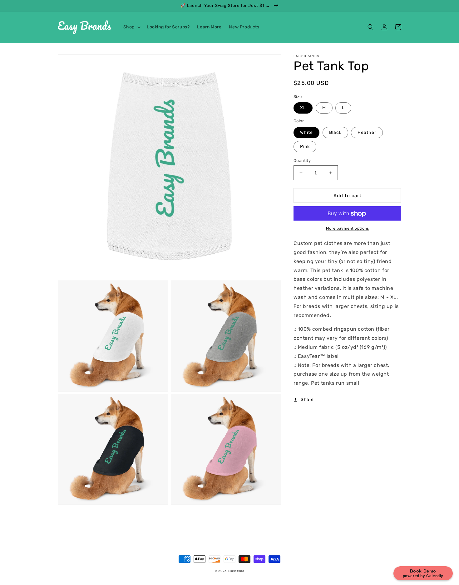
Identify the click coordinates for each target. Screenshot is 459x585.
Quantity (302, 160)
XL (303, 108)
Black (335, 132)
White (306, 132)
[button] (131, 27)
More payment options (347, 229)
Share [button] (307, 399)
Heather (367, 132)
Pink (305, 146)
